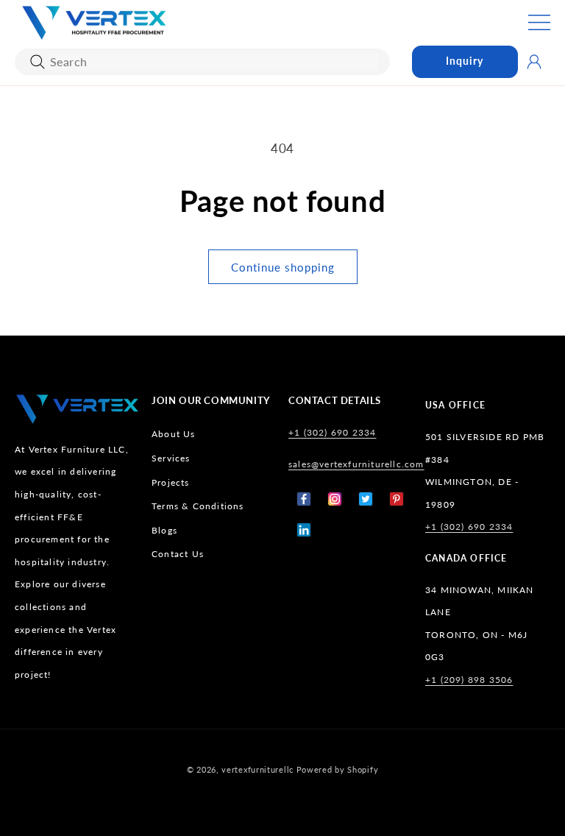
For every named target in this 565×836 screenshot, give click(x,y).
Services (171, 458)
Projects (171, 482)
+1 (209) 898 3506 (469, 679)
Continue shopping (283, 267)
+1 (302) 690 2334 (332, 432)
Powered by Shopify (337, 769)
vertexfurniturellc (257, 769)
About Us (174, 433)
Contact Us (178, 553)
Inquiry (464, 60)
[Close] (37, 62)
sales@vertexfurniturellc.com (356, 464)
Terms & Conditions (198, 505)
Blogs (164, 530)
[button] (539, 22)
